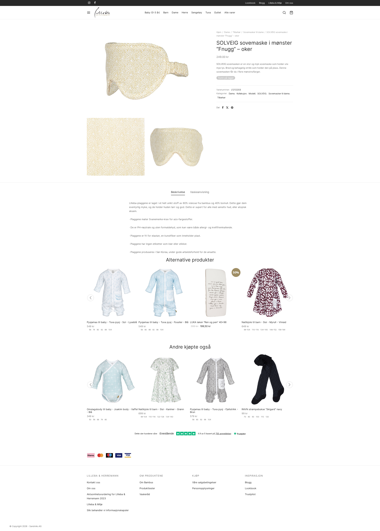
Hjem (218, 32)
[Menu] (88, 12)
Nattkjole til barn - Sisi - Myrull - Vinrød (264, 322)
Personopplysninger (203, 488)
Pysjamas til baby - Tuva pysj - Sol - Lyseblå (112, 322)
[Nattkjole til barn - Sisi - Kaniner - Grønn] (164, 380)
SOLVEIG (261, 93)
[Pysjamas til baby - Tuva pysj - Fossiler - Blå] (164, 292)
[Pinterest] (232, 107)
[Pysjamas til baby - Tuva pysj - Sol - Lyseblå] (112, 292)
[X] (227, 107)
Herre (185, 12)
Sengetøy (196, 12)
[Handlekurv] (291, 12)
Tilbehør (236, 32)
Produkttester (147, 488)
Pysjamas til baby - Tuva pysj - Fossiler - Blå (163, 322)
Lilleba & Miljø (275, 3)
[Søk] (284, 12)
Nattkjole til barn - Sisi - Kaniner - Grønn (161, 409)
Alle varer (229, 12)
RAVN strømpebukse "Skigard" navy (262, 409)
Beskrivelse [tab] (178, 192)
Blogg (262, 3)
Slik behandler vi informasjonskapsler (108, 510)
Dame (175, 12)
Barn (165, 12)
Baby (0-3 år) (152, 12)
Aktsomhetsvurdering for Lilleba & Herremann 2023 (106, 496)
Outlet (217, 12)
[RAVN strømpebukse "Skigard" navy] (267, 380)
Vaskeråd (145, 494)
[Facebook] (95, 3)
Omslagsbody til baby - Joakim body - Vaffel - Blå (112, 411)
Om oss (289, 3)
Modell (252, 93)
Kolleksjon (242, 93)
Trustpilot (250, 494)
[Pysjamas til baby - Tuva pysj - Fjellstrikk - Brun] (216, 380)
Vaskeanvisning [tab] (199, 192)
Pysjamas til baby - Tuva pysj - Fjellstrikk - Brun (214, 411)
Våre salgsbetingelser (204, 482)
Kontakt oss (93, 482)
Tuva (208, 12)
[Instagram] (89, 3)
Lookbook (250, 3)
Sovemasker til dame (253, 32)
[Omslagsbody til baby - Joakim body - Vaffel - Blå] (112, 380)
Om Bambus (146, 482)
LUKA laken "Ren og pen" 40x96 (208, 322)
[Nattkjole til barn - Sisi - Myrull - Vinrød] (267, 292)
